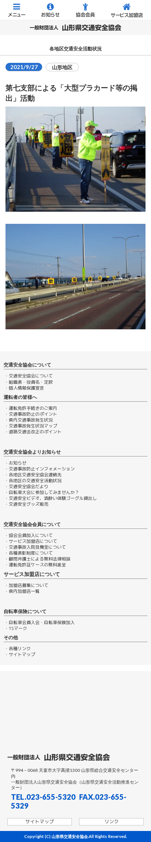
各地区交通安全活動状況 (75, 48)
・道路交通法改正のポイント (33, 432)
